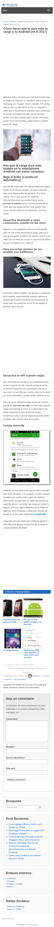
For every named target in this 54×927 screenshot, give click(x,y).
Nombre (10, 746)
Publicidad (11, 878)
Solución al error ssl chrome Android (20, 665)
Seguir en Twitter (14, 909)
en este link (40, 514)
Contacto (11, 881)
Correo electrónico (15, 757)
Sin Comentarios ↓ (20, 679)
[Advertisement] (27, 64)
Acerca (10, 887)
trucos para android (32, 687)
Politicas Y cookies (15, 884)
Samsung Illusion (11, 650)
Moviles (12, 22)
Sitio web (10, 768)
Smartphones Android (17, 687)
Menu (5, 10)
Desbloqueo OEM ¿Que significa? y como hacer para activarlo (31, 653)
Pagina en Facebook (15, 906)
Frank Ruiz (36, 676)
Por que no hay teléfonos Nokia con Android (33, 621)
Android (18, 685)
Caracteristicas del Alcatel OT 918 (11, 620)
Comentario (12, 718)
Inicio (6, 22)
